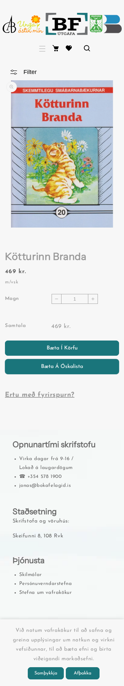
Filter (30, 72)
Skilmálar (30, 574)
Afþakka (82, 673)
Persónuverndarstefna (45, 583)
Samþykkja (45, 673)
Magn (12, 298)
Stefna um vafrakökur (45, 592)
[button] (42, 49)
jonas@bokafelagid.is (45, 485)
